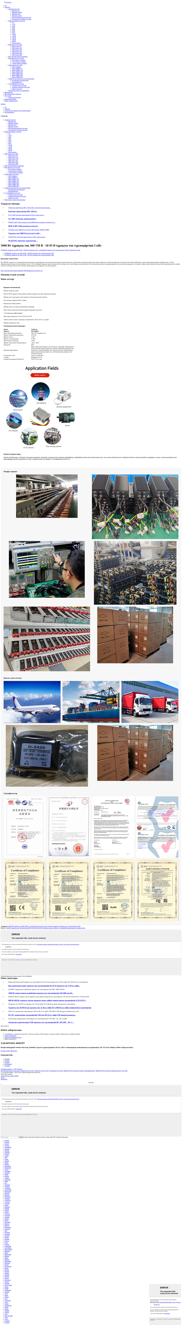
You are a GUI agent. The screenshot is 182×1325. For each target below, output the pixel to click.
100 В (14, 34)
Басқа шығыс (16, 43)
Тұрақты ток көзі (13, 9)
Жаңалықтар (9, 92)
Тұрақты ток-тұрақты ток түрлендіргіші (21, 78)
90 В (13, 33)
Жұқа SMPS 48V (17, 77)
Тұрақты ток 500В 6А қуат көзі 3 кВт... (24, 233)
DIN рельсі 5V (16, 46)
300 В (14, 41)
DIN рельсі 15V (17, 50)
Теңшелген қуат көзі (27, 1071)
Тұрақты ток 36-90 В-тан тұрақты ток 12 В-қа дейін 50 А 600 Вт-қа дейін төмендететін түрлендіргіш (49, 1008)
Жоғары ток (16, 10)
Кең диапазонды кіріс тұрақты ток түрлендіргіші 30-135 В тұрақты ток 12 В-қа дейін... (44, 986)
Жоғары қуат (16, 14)
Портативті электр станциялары (18, 90)
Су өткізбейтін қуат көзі (16, 84)
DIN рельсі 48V (17, 55)
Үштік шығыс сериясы (19, 63)
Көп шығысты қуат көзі (16, 58)
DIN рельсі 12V (17, 48)
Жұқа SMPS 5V (17, 68)
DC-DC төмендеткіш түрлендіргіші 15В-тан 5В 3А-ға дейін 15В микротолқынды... (42, 1015)
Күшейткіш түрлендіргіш (20, 80)
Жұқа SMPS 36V (17, 75)
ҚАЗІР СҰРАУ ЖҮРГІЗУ (9, 1051)
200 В (14, 39)
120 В (14, 36)
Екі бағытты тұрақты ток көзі (21, 19)
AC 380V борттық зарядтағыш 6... (22, 219)
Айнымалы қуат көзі (56, 1071)
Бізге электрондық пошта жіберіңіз (12, 270)
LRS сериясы (16, 67)
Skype (3, 1077)
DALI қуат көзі (17, 89)
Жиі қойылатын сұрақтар (13, 94)
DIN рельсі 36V (17, 53)
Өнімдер (7, 7)
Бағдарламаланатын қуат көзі (21, 17)
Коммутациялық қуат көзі (16, 21)
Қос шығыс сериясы (18, 60)
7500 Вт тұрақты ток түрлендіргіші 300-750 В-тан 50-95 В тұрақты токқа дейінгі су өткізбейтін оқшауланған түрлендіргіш (45, 928)
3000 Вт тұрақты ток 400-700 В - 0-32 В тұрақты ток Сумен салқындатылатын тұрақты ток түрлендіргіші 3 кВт (44, 926)
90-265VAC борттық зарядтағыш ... (23, 241)
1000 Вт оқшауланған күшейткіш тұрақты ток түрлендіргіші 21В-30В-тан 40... (40, 993)
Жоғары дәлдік (17, 16)
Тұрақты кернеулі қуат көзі (21, 87)
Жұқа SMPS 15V (17, 72)
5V (13, 22)
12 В (13, 24)
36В (13, 27)
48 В (13, 29)
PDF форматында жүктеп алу (33, 270)
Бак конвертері (17, 82)
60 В (13, 31)
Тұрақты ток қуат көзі (19, 85)
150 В (14, 38)
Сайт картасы (17, 1069)
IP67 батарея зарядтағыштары (17, 56)
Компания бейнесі (10, 99)
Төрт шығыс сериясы (19, 61)
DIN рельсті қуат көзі (15, 44)
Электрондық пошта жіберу (10, 1076)
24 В (13, 26)
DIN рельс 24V (17, 51)
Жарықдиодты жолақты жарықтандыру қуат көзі (111, 1071)
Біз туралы (8, 95)
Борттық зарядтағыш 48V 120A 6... (23, 211)
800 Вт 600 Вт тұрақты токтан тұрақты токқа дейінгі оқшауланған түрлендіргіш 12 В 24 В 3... (47, 1000)
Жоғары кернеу (17, 12)
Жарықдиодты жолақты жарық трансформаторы (79, 1071)
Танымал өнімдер (6, 1069)
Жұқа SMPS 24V (17, 73)
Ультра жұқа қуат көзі (15, 65)
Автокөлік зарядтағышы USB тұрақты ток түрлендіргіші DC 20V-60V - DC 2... (41, 1022)
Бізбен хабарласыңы (11, 101)
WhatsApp (4, 1079)
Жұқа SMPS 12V (17, 70)
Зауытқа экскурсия (14, 97)
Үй (6, 5)
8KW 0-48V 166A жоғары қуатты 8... (23, 226)
